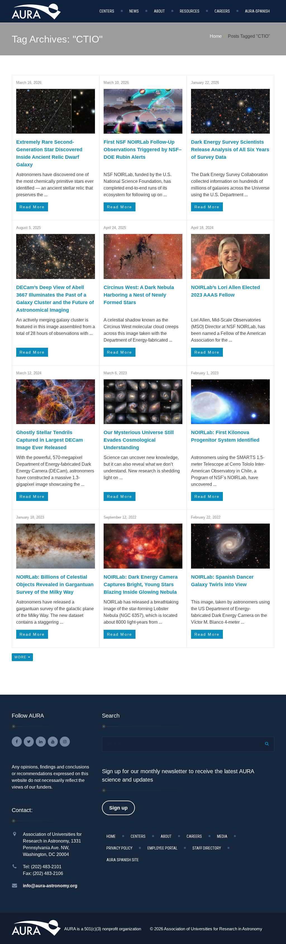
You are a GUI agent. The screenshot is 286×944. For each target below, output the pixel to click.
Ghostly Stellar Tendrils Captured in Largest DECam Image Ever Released (49, 440)
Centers (106, 11)
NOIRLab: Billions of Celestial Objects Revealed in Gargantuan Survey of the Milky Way (55, 584)
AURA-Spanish (257, 11)
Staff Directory (206, 848)
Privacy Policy (119, 848)
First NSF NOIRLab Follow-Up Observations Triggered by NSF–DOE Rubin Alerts (143, 149)
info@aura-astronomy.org (50, 885)
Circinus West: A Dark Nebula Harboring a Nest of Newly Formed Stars (139, 295)
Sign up (118, 808)
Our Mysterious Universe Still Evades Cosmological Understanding (139, 440)
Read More (32, 207)
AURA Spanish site (122, 860)
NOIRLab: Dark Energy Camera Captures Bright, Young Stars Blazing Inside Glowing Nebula (141, 584)
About (159, 11)
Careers (222, 11)
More (21, 657)
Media (222, 836)
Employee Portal (162, 848)
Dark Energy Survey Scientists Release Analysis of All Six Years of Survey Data (230, 149)
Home (216, 36)
